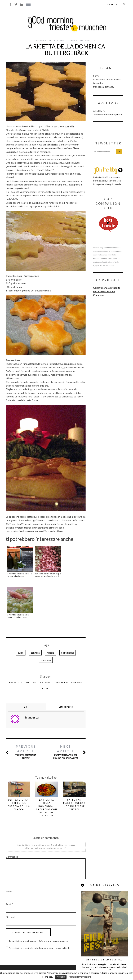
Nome (10, 891)
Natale (50, 652)
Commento (12, 856)
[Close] (83, 885)
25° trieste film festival (104, 959)
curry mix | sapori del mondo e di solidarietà (65, 751)
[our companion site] (108, 224)
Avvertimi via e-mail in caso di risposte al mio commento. (38, 941)
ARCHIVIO (99, 110)
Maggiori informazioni (80, 976)
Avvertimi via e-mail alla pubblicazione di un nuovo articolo (39, 947)
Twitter (31, 682)
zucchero (46, 659)
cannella (35, 652)
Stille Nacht (67, 652)
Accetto (61, 976)
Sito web (10, 917)
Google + (62, 682)
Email (45, 688)
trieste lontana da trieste (25, 751)
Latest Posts (66, 706)
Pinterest (46, 682)
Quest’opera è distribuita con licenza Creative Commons (106, 291)
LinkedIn (76, 682)
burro (21, 652)
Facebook (15, 682)
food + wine (69, 40)
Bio (26, 706)
